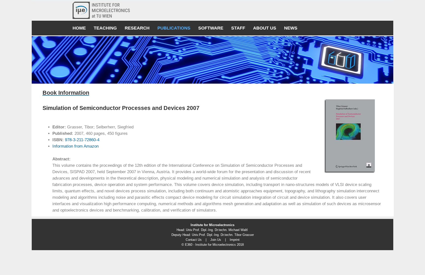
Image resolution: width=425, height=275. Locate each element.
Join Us (215, 240)
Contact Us (194, 240)
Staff (238, 28)
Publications (173, 28)
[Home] (103, 10)
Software (210, 28)
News (290, 28)
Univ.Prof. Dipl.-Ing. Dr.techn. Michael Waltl (217, 230)
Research (137, 28)
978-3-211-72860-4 (81, 140)
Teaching (105, 28)
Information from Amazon (75, 146)
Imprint (235, 240)
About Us (264, 28)
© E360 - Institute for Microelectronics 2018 (213, 244)
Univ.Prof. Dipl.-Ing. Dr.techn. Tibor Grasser (223, 235)
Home (79, 28)
